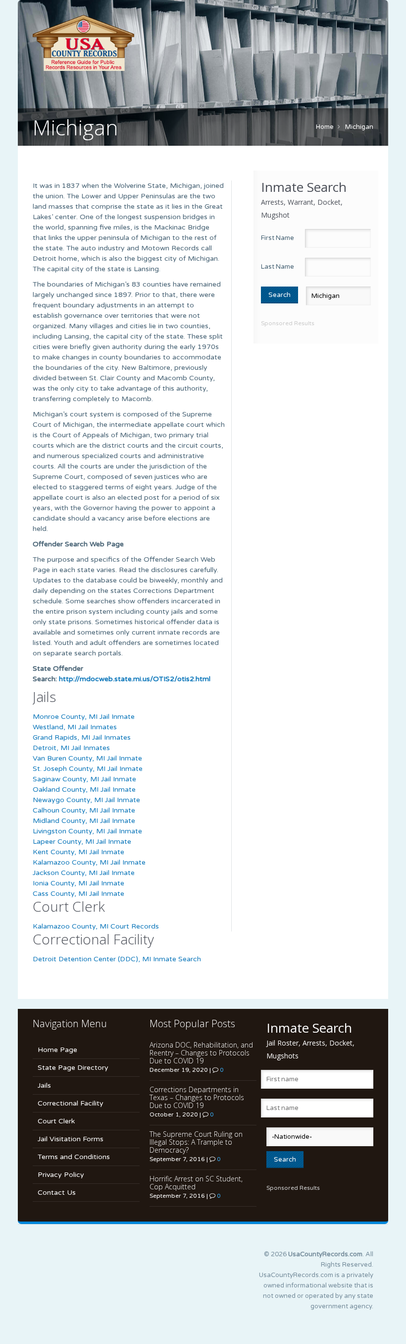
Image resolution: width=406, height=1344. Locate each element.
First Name (277, 238)
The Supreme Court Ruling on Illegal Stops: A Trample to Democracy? (196, 1142)
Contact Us (57, 1192)
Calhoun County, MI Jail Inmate (84, 810)
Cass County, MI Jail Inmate (78, 893)
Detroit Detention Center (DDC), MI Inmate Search (117, 959)
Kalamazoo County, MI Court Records (96, 926)
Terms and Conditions (74, 1157)
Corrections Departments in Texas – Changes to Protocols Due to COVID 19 (197, 1097)
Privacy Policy (61, 1174)
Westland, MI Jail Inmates (75, 727)
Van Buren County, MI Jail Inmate (87, 758)
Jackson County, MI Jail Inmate (84, 873)
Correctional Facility (70, 1103)
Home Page (57, 1050)
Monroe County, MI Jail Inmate (84, 716)
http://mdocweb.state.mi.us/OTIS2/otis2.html (134, 679)
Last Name (277, 267)
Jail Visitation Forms (70, 1139)
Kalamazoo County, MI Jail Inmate (89, 862)
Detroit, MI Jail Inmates (71, 748)
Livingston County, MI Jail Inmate (87, 831)
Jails (44, 1085)
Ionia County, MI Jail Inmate (78, 883)
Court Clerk (56, 1121)
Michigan (359, 127)
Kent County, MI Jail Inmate (78, 852)
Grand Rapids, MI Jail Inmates (82, 737)
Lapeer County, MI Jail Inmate (82, 841)
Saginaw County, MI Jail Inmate (84, 779)
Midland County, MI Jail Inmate (84, 821)
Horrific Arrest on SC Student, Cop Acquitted (196, 1182)
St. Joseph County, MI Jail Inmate (88, 768)
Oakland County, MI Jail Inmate (84, 789)
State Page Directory (73, 1067)
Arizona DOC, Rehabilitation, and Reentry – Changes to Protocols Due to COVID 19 (201, 1052)
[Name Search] (203, 43)
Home (325, 127)
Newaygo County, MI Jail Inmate (86, 800)
